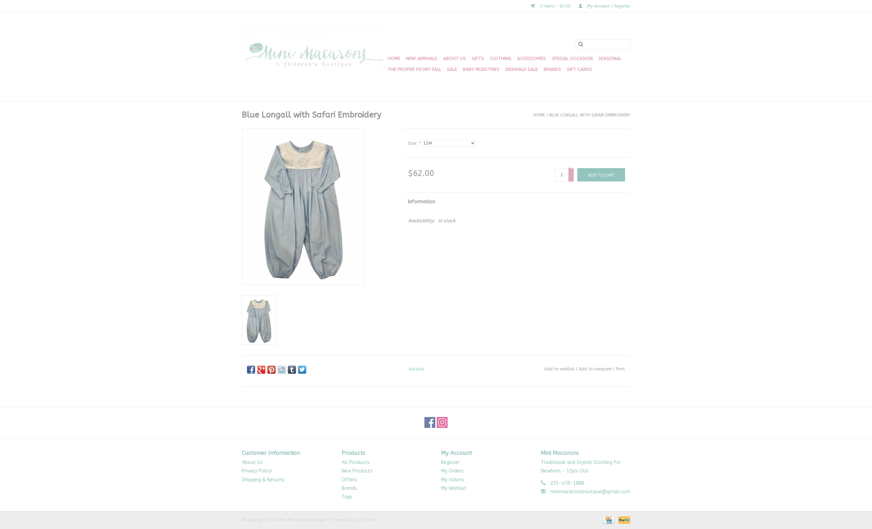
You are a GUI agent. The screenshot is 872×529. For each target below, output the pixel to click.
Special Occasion (572, 58)
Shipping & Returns (263, 480)
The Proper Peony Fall (414, 69)
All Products (356, 462)
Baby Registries (481, 69)
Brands (552, 69)
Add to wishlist (559, 369)
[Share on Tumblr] (292, 370)
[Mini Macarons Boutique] (314, 57)
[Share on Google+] (261, 370)
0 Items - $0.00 (555, 6)
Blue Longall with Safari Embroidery (589, 115)
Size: (414, 143)
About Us (454, 58)
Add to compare (596, 369)
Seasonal (609, 58)
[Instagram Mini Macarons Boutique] (442, 422)
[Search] (581, 44)
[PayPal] (623, 519)
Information (421, 202)
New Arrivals (421, 58)
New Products (357, 471)
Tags (347, 497)
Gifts (478, 58)
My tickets (452, 480)
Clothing (500, 58)
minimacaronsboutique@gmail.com (590, 492)
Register (450, 462)
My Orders (452, 471)
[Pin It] (271, 370)
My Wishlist (454, 488)
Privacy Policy (257, 471)
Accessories (531, 58)
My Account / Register (608, 6)
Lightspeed (365, 519)
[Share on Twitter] (302, 370)
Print (620, 369)
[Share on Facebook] (251, 370)
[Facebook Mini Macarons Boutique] (429, 422)
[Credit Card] (608, 519)
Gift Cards (579, 69)
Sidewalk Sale (521, 69)
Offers (349, 480)
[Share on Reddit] (282, 370)
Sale (452, 69)
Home (394, 58)
